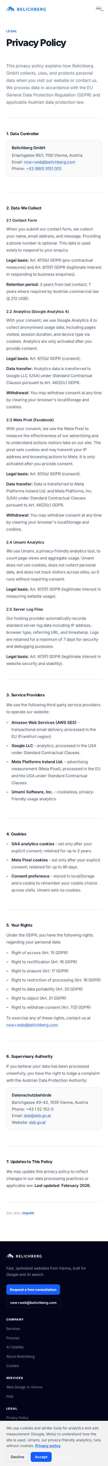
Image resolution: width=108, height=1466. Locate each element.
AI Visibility (15, 1347)
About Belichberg (20, 1356)
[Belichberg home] (26, 8)
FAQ (9, 1396)
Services (13, 1328)
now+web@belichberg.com (49, 162)
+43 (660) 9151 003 (43, 168)
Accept (41, 1457)
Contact (12, 1366)
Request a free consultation (33, 1289)
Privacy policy (48, 1445)
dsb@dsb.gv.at (37, 1115)
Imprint (28, 1213)
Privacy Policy (17, 1418)
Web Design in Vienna (24, 1387)
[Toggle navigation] (98, 9)
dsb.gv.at (37, 1122)
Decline (17, 1457)
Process (12, 1338)
